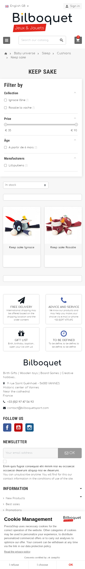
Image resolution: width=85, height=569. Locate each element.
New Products (15, 498)
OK (71, 453)
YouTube (18, 427)
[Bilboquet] (42, 22)
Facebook (7, 427)
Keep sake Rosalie (63, 247)
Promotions (14, 510)
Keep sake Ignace (21, 247)
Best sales (13, 504)
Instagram (29, 427)
